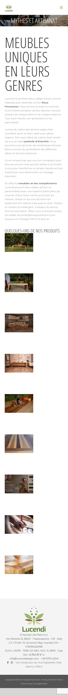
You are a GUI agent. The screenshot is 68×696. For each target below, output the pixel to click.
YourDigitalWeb (40, 683)
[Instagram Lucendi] (12, 662)
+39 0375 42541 (50, 658)
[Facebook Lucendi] (8, 662)
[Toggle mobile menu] (61, 7)
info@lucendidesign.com (24, 658)
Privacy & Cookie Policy (52, 679)
